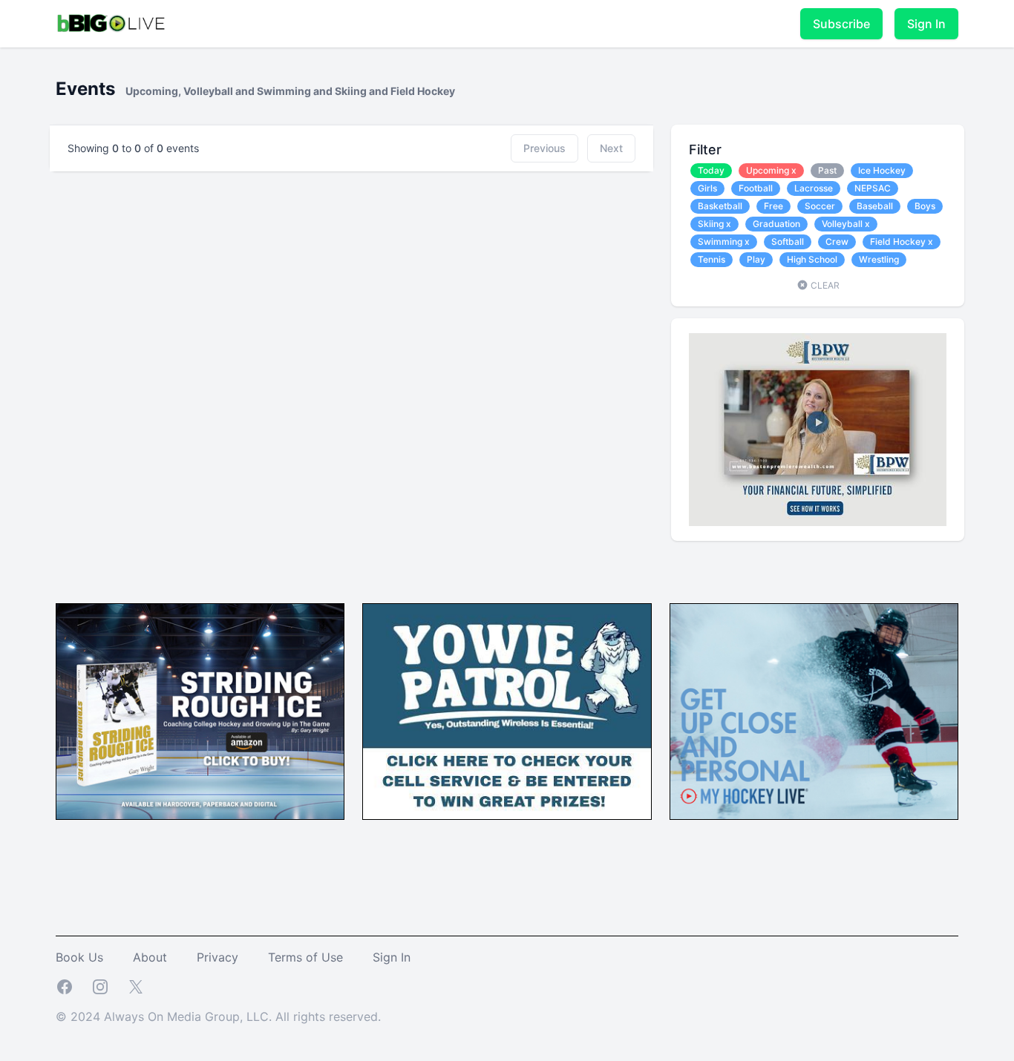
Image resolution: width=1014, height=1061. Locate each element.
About (150, 957)
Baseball (875, 205)
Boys (925, 205)
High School (812, 259)
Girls (707, 188)
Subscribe (841, 23)
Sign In (926, 23)
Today (711, 170)
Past (827, 170)
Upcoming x (771, 170)
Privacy (217, 957)
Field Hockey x (901, 241)
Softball (787, 241)
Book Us (79, 957)
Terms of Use (305, 957)
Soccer (820, 205)
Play (756, 259)
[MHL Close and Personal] (814, 712)
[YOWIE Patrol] (506, 712)
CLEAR (824, 285)
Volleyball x (846, 223)
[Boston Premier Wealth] (817, 429)
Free (773, 205)
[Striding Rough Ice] (200, 712)
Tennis (711, 259)
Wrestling (879, 259)
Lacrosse (813, 188)
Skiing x (714, 223)
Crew (836, 241)
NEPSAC (872, 188)
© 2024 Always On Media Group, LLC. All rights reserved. (218, 1016)
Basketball (720, 205)
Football (756, 188)
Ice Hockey (882, 170)
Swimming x (724, 241)
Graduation (776, 223)
